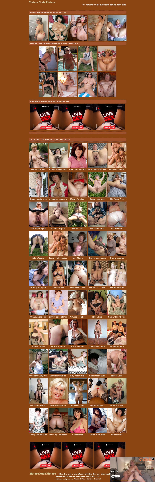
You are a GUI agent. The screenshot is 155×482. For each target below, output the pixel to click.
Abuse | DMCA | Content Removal (87, 479)
